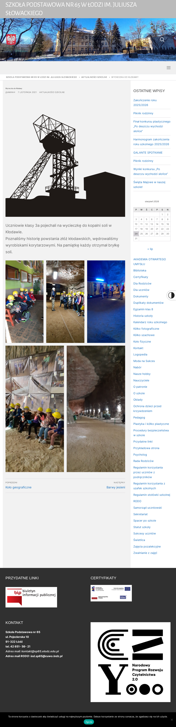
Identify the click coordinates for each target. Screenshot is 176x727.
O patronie (140, 386)
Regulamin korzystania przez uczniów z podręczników (148, 472)
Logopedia (140, 354)
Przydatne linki (143, 441)
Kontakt (138, 348)
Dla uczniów (141, 290)
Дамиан (10, 92)
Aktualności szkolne (52, 92)
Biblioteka (139, 270)
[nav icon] (168, 67)
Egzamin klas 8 (143, 309)
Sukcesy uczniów (144, 533)
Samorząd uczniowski (147, 507)
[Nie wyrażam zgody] (171, 719)
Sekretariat (140, 514)
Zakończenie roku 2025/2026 (145, 102)
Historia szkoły (143, 315)
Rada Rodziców (143, 461)
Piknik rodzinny (143, 113)
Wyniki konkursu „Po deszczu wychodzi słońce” (150, 171)
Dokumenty (140, 296)
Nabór (137, 367)
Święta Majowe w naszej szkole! (149, 184)
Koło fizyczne (142, 341)
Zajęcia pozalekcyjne (147, 546)
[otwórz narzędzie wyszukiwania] (162, 40)
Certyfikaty (140, 277)
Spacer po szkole (144, 520)
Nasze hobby (142, 374)
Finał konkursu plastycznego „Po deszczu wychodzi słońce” (151, 126)
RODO (137, 501)
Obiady (138, 399)
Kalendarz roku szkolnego (150, 322)
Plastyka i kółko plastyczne (151, 424)
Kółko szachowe (144, 335)
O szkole (139, 393)
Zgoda (88, 721)
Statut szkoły (142, 527)
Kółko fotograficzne (146, 328)
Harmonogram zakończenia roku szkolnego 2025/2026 (151, 142)
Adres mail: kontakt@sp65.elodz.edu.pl (32, 651)
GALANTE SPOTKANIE (148, 152)
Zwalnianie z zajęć (145, 553)
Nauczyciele (141, 380)
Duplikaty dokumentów (148, 302)
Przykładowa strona (146, 448)
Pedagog (139, 417)
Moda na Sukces (144, 361)
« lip (150, 249)
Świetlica (139, 540)
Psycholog (140, 454)
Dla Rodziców (142, 283)
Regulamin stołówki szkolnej (151, 494)
